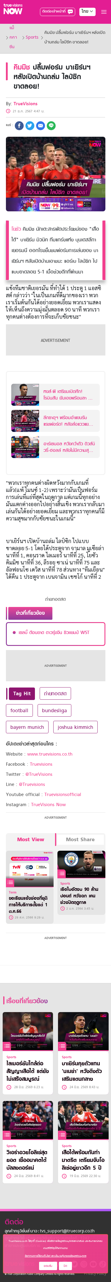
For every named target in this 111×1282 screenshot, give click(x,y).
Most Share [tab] (80, 840)
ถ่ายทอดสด (55, 693)
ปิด (65, 1266)
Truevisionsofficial (62, 794)
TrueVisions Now (48, 804)
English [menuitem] (83, 33)
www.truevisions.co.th (50, 754)
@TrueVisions (38, 774)
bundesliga (54, 710)
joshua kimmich (75, 727)
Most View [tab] (30, 840)
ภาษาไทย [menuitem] (82, 24)
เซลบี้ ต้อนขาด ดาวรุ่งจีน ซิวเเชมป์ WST (54, 632)
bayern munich (27, 727)
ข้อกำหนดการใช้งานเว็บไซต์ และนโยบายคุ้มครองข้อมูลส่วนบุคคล (55, 1256)
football (19, 710)
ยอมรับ (48, 1266)
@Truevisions (32, 784)
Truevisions (41, 764)
